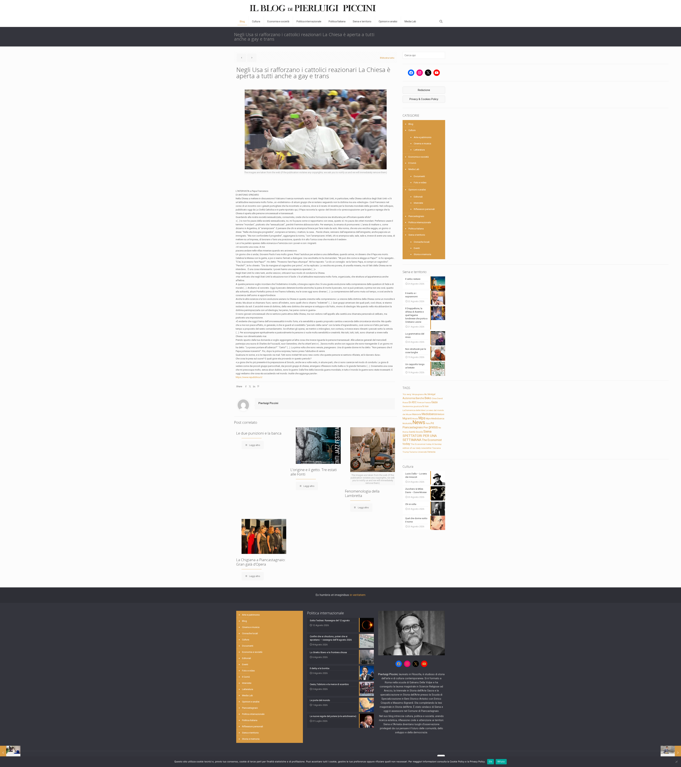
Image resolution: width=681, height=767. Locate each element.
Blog (410, 124)
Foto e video (420, 182)
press (433, 427)
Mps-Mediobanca (435, 418)
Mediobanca (429, 414)
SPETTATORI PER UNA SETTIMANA (420, 438)
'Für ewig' (407, 394)
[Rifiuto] (676, 761)
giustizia (417, 406)
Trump (406, 452)
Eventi (417, 248)
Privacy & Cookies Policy (423, 99)
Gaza (434, 402)
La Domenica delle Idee (414, 410)
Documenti (419, 176)
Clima (434, 398)
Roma (405, 432)
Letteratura (419, 149)
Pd (432, 423)
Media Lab (413, 169)
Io (423, 406)
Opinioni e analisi (417, 189)
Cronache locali (422, 242)
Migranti (407, 418)
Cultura (412, 130)
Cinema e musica (422, 143)
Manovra (416, 414)
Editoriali (418, 196)
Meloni (440, 414)
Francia (427, 402)
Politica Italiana (416, 228)
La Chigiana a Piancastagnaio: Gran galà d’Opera (261, 562)
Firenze (420, 402)
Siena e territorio (416, 235)
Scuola (419, 432)
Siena (427, 431)
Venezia (431, 452)
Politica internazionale (419, 222)
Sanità (412, 431)
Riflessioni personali (424, 209)
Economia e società (418, 156)
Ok (490, 761)
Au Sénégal (429, 394)
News (419, 422)
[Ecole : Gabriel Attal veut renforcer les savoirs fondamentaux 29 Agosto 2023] (671, 753)
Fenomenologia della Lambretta (362, 493)
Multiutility (407, 423)
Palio (428, 423)
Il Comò (412, 163)
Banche (420, 398)
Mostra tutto (388, 58)
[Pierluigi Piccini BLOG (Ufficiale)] (313, 8)
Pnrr (425, 427)
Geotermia (408, 406)
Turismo (413, 452)
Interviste (418, 203)
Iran (427, 406)
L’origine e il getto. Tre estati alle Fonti (313, 472)
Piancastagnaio (416, 216)
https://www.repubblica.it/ (249, 377)
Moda (415, 418)
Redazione (424, 90)
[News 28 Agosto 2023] (10, 753)
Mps (421, 418)
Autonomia (409, 398)
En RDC (413, 402)
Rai (439, 427)
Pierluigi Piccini (268, 403)
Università (422, 452)
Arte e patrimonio (422, 137)
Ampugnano (418, 394)
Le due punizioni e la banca (258, 433)
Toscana (436, 448)
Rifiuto (501, 761)
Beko (428, 398)
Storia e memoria (422, 254)
